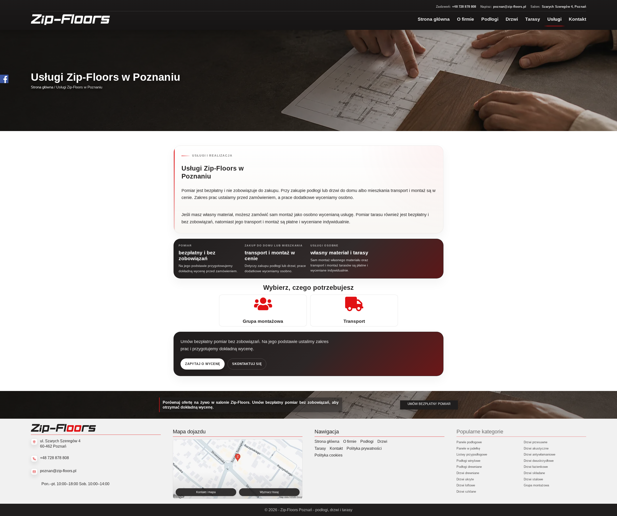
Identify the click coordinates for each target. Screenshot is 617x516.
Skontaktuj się (247, 364)
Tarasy (320, 448)
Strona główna (42, 87)
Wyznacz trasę (269, 492)
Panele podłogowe (469, 442)
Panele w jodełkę (468, 448)
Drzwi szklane (466, 491)
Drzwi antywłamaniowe (539, 454)
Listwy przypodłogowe (471, 454)
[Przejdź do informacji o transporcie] (354, 310)
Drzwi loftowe (465, 485)
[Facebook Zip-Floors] (4, 79)
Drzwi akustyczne (536, 448)
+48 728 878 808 (54, 458)
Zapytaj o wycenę (202, 364)
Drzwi (382, 441)
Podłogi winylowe (468, 461)
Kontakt (336, 448)
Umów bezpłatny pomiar (429, 404)
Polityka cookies (328, 455)
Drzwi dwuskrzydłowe (539, 461)
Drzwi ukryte (465, 479)
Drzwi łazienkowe (536, 467)
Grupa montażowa (536, 485)
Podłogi (367, 441)
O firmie (349, 441)
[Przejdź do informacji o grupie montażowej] (263, 310)
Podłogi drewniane (469, 467)
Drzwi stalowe (533, 479)
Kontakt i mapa (206, 492)
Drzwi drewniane (467, 473)
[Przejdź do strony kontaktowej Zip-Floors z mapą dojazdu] (238, 469)
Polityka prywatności (364, 448)
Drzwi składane (534, 473)
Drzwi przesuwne (535, 442)
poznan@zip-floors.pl (58, 471)
